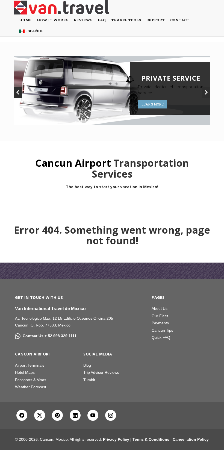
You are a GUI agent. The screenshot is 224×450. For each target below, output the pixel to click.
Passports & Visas (30, 380)
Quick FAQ (161, 337)
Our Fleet (160, 316)
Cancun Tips (162, 330)
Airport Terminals (29, 365)
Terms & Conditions (150, 439)
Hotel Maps (25, 372)
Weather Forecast (30, 387)
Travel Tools (126, 19)
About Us (159, 308)
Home (25, 19)
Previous (18, 92)
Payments (160, 323)
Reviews (83, 19)
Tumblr (89, 380)
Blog (87, 365)
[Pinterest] (57, 415)
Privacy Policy (116, 439)
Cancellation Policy (191, 439)
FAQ (102, 19)
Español (34, 30)
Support (155, 19)
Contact (179, 19)
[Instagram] (110, 415)
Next (206, 92)
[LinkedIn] (75, 415)
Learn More (153, 104)
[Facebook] (21, 415)
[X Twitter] (39, 415)
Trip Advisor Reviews (101, 372)
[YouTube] (92, 415)
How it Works (52, 19)
